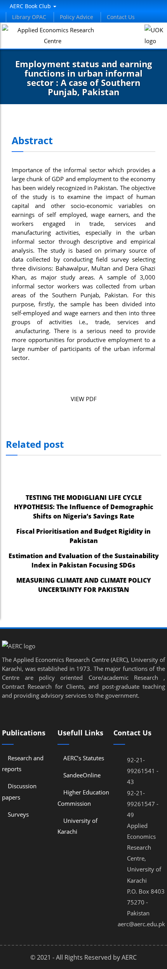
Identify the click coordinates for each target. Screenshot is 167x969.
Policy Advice (76, 17)
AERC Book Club (31, 6)
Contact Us (121, 17)
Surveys (18, 814)
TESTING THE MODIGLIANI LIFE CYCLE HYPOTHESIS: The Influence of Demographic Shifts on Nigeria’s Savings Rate (83, 506)
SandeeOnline (82, 775)
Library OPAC (29, 17)
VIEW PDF (84, 399)
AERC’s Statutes (83, 758)
